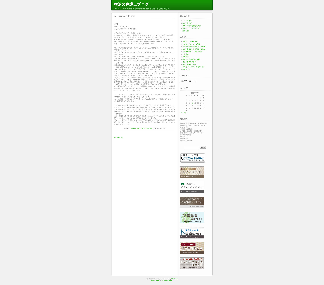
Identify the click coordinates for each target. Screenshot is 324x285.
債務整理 (186, 57)
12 (192, 103)
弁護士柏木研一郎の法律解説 (192, 52)
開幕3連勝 (186, 31)
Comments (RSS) (167, 280)
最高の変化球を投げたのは (192, 26)
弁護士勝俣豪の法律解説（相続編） (195, 47)
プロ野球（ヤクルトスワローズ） (141, 129)
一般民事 (186, 54)
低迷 (116, 24)
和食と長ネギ (187, 23)
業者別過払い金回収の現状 (192, 59)
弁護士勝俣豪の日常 (189, 62)
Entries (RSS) (155, 280)
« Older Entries (119, 137)
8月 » (186, 113)
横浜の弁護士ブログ (131, 4)
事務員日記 (186, 69)
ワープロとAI (187, 21)
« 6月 (181, 113)
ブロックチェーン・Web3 (191, 44)
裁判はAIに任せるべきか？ (192, 28)
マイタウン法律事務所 (190, 41)
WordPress (174, 279)
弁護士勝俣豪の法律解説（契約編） (195, 49)
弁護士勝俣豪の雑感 (189, 64)
